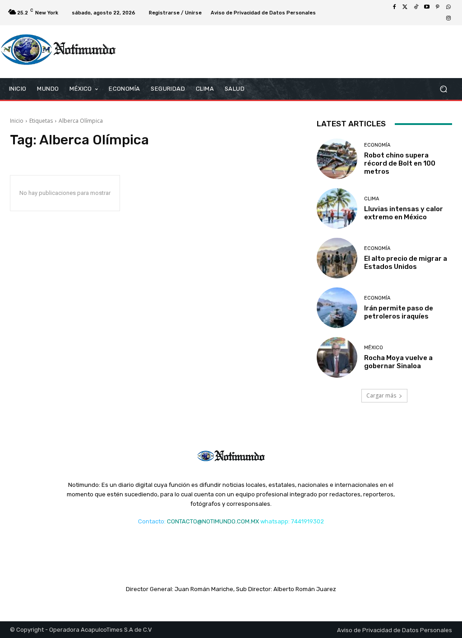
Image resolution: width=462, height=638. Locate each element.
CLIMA (371, 198)
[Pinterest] (437, 7)
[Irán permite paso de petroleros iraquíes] (337, 307)
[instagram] (448, 18)
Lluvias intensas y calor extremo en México (403, 213)
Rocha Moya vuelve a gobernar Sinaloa (398, 362)
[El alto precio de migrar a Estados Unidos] (337, 258)
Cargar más (381, 395)
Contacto (151, 521)
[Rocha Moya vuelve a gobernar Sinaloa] (337, 357)
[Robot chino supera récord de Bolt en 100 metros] (337, 159)
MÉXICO (373, 347)
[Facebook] (394, 7)
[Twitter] (405, 7)
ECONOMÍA (377, 145)
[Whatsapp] (448, 7)
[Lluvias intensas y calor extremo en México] (337, 208)
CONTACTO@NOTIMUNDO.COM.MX (213, 521)
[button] (443, 89)
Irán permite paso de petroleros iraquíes (398, 312)
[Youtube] (426, 7)
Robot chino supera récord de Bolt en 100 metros (399, 163)
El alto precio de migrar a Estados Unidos (405, 262)
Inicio (16, 121)
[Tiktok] (416, 7)
